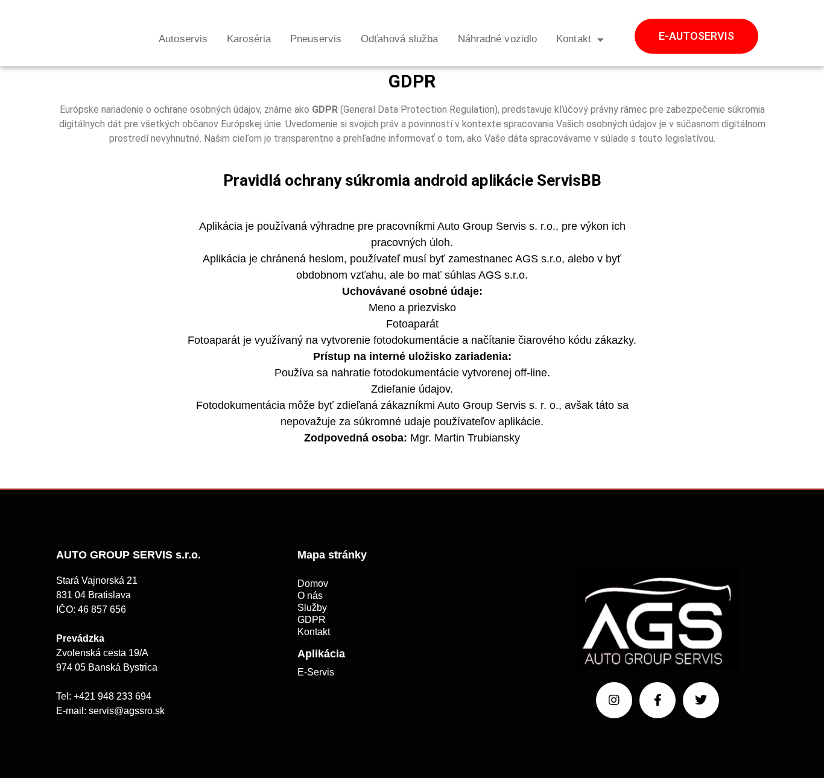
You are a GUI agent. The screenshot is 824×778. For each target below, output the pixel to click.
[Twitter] (701, 700)
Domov (312, 583)
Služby (312, 607)
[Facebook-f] (657, 700)
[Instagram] (614, 700)
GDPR (311, 620)
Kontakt (573, 39)
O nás (310, 595)
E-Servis (315, 672)
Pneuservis (315, 39)
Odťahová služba (400, 39)
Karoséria (249, 39)
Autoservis (183, 39)
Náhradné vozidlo (497, 39)
